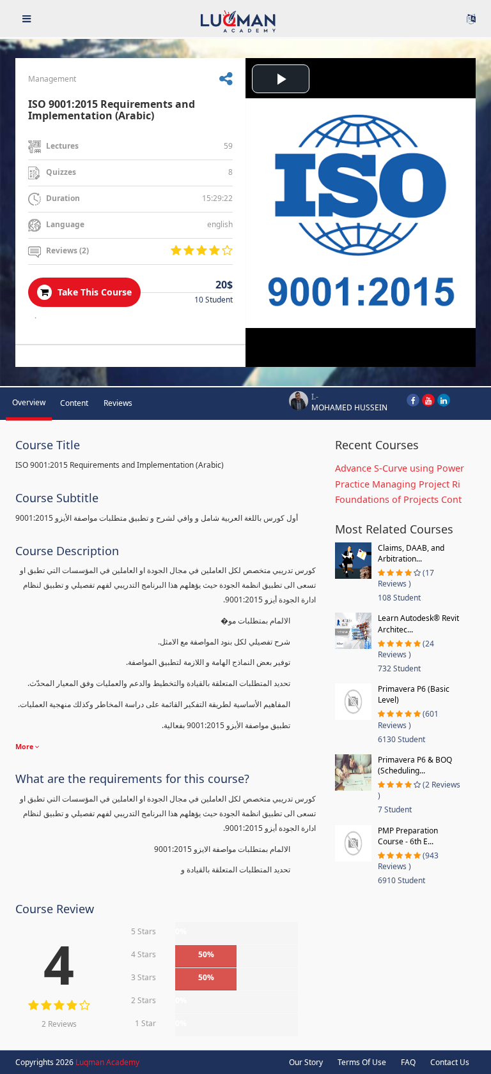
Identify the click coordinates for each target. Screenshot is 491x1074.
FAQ (408, 1062)
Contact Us (449, 1062)
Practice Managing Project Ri (397, 484)
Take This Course (93, 292)
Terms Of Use (362, 1062)
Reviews (118, 403)
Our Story (306, 1062)
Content (74, 403)
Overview (28, 402)
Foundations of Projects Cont (398, 499)
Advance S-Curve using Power (399, 468)
